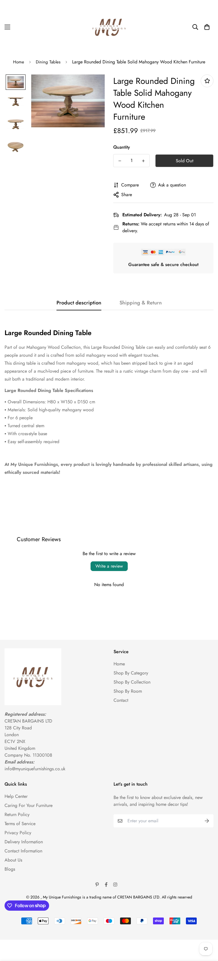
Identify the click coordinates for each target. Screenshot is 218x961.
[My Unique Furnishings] (109, 27)
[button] (206, 27)
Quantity (121, 147)
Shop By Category (131, 673)
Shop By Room (128, 691)
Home (18, 62)
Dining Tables (48, 62)
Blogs (10, 869)
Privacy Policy (18, 832)
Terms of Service (20, 823)
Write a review (109, 566)
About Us (13, 860)
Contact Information (23, 851)
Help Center (16, 796)
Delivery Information (24, 841)
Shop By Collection (132, 682)
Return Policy (17, 814)
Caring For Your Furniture (29, 805)
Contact (121, 700)
